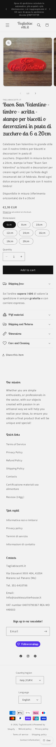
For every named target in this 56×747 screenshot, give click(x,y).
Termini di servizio (17, 536)
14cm (26, 233)
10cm (39, 224)
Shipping (7, 212)
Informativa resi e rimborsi (21, 520)
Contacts (11, 476)
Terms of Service (16, 444)
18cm (10, 241)
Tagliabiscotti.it (26, 724)
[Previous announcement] (6, 9)
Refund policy (25, 729)
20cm (26, 241)
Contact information (30, 740)
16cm (42, 233)
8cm (24, 224)
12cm (10, 233)
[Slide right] (35, 93)
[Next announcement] (49, 9)
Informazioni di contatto (20, 544)
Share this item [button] (15, 355)
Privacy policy (14, 528)
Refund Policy (14, 460)
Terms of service (20, 734)
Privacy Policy (14, 452)
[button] (7, 25)
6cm (9, 224)
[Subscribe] (45, 631)
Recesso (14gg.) (15, 497)
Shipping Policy (15, 468)
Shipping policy (39, 734)
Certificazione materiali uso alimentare (22, 487)
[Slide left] (20, 93)
